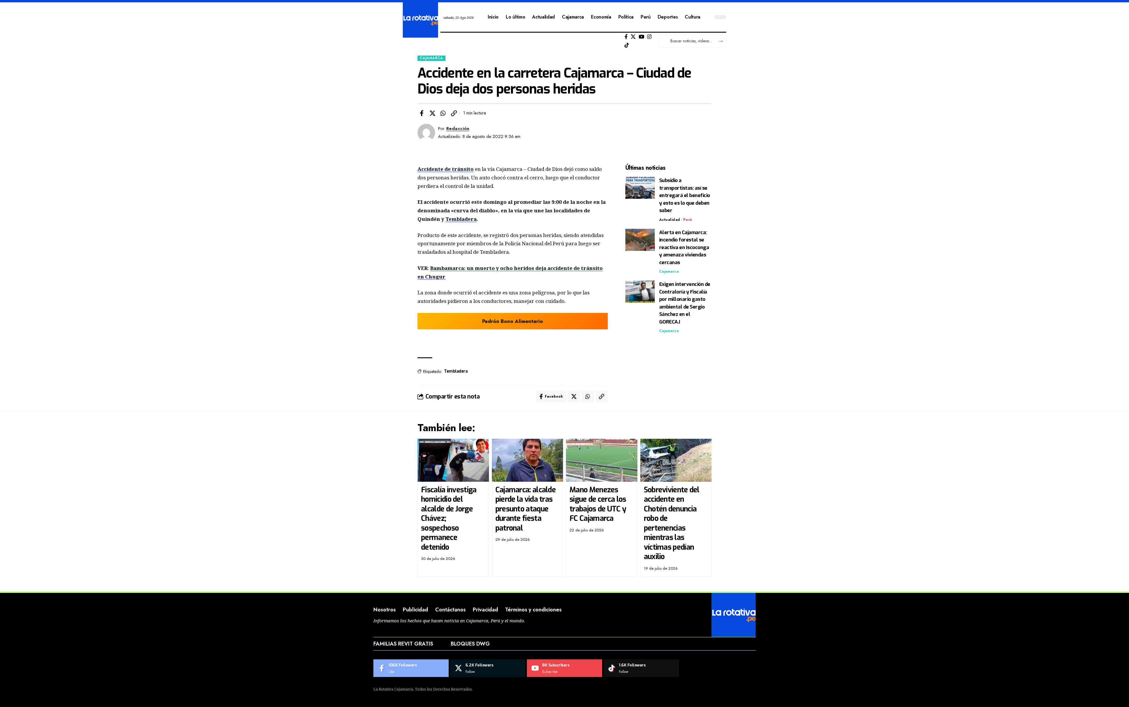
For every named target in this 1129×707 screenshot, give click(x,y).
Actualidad (669, 219)
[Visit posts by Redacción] (426, 132)
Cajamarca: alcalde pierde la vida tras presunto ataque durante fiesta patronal (525, 509)
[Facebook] (626, 37)
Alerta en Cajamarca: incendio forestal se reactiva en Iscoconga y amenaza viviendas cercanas (684, 247)
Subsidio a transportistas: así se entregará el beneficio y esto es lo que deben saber (684, 195)
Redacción (458, 128)
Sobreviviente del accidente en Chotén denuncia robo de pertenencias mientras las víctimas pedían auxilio (671, 523)
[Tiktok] (626, 45)
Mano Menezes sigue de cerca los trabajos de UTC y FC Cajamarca (597, 504)
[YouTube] (641, 37)
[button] (454, 113)
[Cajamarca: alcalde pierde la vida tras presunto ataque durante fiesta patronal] (527, 460)
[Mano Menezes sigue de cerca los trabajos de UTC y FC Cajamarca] (601, 460)
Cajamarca (431, 58)
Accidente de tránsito (445, 169)
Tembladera (461, 219)
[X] (633, 37)
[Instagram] (649, 37)
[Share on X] (432, 113)
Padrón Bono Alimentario (512, 321)
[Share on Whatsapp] (443, 113)
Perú (687, 219)
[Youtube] (564, 668)
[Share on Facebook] (421, 113)
